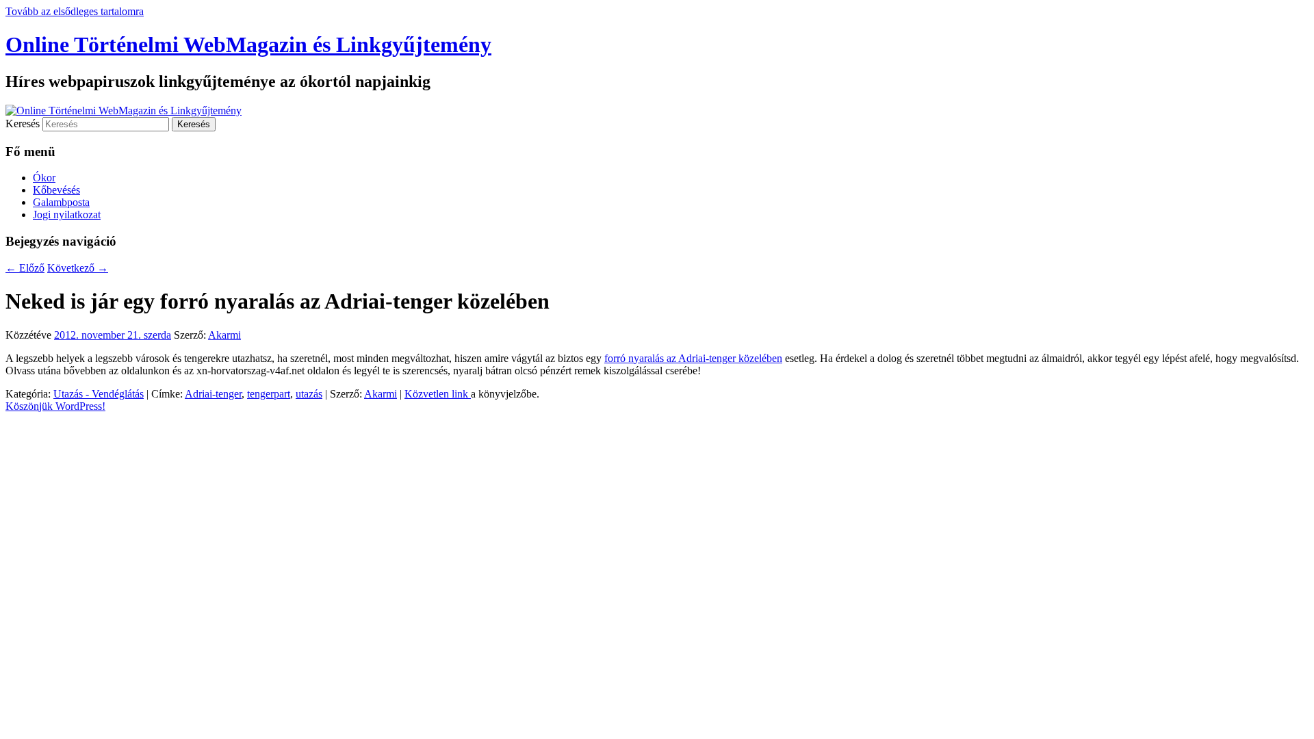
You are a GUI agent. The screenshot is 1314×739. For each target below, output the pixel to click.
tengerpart (268, 394)
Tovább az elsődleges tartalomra (74, 11)
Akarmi (224, 335)
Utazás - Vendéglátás (98, 394)
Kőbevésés (56, 190)
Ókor (44, 177)
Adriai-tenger (213, 394)
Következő (77, 268)
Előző (24, 268)
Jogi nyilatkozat (67, 214)
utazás (309, 394)
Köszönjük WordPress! (55, 406)
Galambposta (61, 202)
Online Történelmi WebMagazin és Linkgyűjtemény (248, 44)
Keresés (22, 123)
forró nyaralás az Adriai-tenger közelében (693, 358)
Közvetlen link (437, 394)
